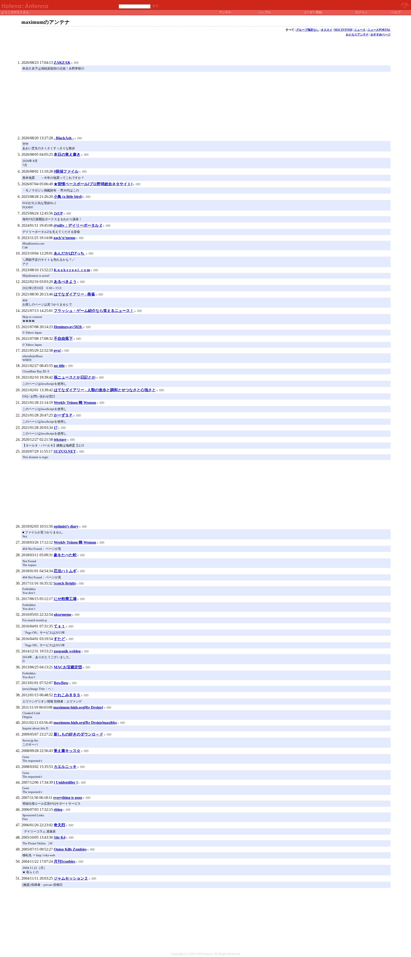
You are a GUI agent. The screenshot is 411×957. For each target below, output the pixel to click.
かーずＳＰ (63, 415)
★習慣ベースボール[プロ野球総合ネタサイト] (93, 184)
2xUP (58, 213)
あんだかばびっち (69, 253)
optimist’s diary (66, 526)
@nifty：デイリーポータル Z (78, 225)
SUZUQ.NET (65, 451)
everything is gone (67, 798)
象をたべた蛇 (65, 555)
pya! (57, 350)
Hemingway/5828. (68, 327)
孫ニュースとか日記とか (75, 377)
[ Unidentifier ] (66, 782)
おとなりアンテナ (357, 34)
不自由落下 (63, 338)
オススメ (326, 29)
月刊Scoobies (64, 861)
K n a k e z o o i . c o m (72, 270)
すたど (59, 639)
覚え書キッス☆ (67, 751)
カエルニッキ (65, 767)
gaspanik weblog (67, 651)
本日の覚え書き (67, 154)
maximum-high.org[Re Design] (78, 707)
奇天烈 (59, 825)
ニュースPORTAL (379, 29)
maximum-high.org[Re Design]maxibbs (85, 723)
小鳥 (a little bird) (68, 197)
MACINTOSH (343, 29)
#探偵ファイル (66, 171)
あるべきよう (65, 282)
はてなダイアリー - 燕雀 (74, 294)
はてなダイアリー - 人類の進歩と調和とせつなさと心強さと (105, 390)
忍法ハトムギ (65, 571)
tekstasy (60, 439)
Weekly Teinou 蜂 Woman (75, 403)
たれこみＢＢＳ (67, 695)
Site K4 (59, 837)
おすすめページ (381, 34)
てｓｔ (59, 626)
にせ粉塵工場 (65, 599)
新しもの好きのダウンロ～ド (78, 734)
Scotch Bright (65, 583)
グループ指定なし (307, 29)
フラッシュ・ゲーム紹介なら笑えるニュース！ (94, 311)
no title (59, 366)
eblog (58, 809)
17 (56, 428)
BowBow (61, 683)
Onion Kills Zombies (70, 849)
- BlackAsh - (64, 138)
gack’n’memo (64, 238)
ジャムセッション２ (71, 878)
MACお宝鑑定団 (68, 667)
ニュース (360, 29)
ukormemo (62, 614)
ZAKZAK (62, 62)
